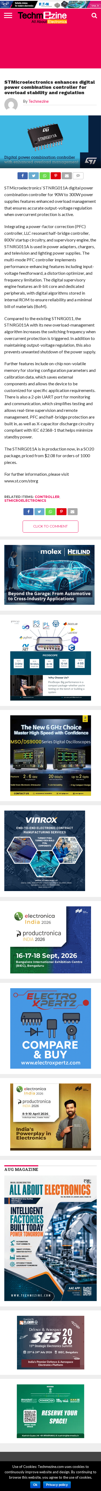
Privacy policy (57, 1485)
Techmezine (38, 101)
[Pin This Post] (61, 510)
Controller (47, 497)
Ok (35, 1485)
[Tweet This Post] (39, 510)
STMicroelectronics (25, 501)
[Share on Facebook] (28, 510)
